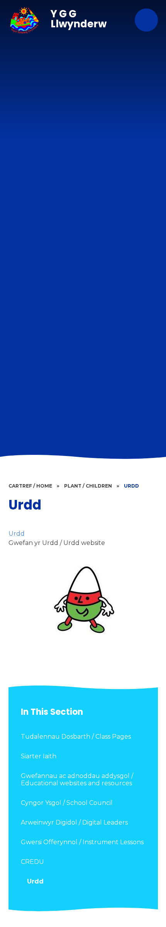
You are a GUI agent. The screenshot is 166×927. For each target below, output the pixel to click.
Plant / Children (88, 486)
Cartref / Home (30, 486)
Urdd (131, 486)
